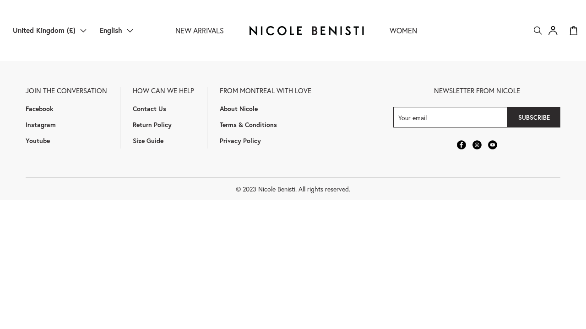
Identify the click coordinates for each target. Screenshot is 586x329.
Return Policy (152, 124)
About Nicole (239, 108)
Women (403, 30)
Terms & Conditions (248, 124)
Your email (412, 117)
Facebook (39, 108)
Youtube (38, 140)
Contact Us (149, 108)
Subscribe (534, 117)
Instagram (41, 124)
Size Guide (148, 140)
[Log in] (553, 30)
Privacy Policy (240, 140)
